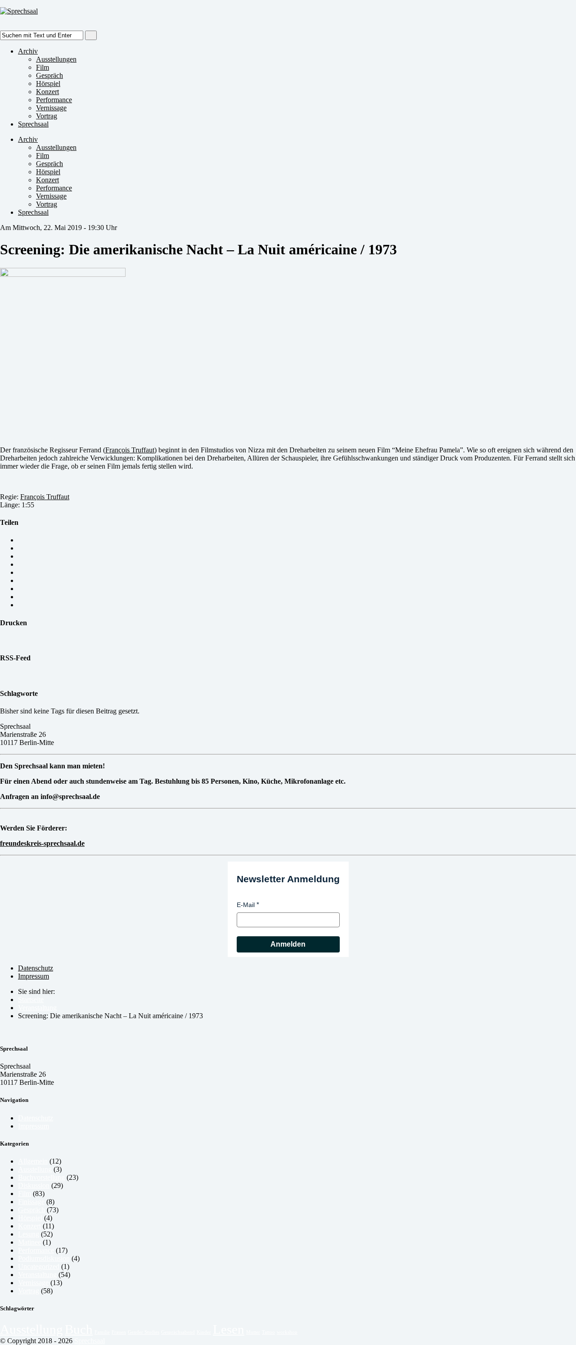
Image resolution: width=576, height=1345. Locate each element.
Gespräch (49, 75)
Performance (54, 100)
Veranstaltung (37, 1007)
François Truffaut (129, 450)
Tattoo (268, 1332)
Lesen (228, 1329)
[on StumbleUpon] (20, 605)
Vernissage (51, 108)
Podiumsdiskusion (44, 1258)
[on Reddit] (20, 596)
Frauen (119, 1332)
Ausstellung (35, 1169)
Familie (102, 1332)
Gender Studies (143, 1332)
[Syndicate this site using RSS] (2, 675)
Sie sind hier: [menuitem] (36, 991)
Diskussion (34, 1185)
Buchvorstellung (41, 1177)
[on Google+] (20, 572)
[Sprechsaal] (19, 11)
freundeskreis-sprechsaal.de (42, 843)
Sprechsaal (33, 124)
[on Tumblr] (20, 588)
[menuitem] (297, 1000)
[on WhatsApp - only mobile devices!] (20, 548)
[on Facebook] (20, 564)
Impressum (33, 976)
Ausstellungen (56, 59)
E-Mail (246, 904)
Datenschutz (35, 968)
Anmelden (288, 944)
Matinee (29, 1242)
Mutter (253, 1332)
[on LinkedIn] (20, 580)
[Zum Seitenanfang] (2, 1031)
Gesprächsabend (178, 1332)
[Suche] (91, 35)
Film (42, 67)
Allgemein (33, 1161)
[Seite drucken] (2, 640)
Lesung (28, 1234)
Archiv (28, 51)
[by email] (20, 540)
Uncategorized (38, 1266)
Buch (79, 1329)
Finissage (31, 1201)
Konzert (47, 91)
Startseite (31, 999)
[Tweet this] (20, 556)
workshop (287, 1332)
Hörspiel (48, 83)
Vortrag (46, 116)
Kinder (204, 1332)
